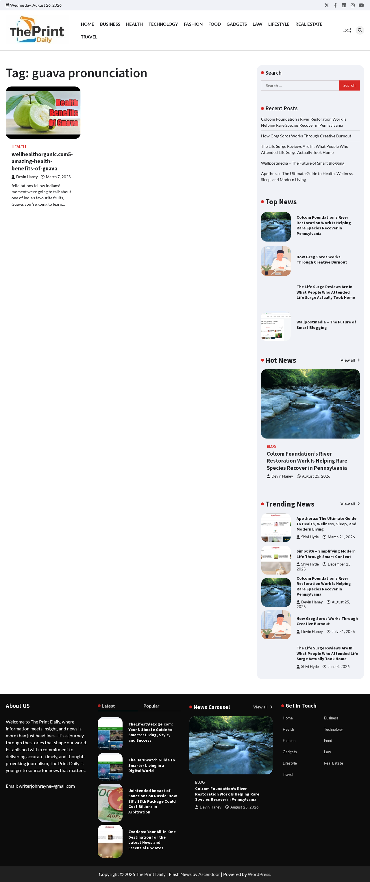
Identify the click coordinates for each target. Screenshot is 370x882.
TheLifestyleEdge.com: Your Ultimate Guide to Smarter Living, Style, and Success (150, 732)
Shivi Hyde (310, 533)
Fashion (193, 24)
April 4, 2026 (339, 665)
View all (348, 360)
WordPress (259, 874)
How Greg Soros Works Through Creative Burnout (306, 135)
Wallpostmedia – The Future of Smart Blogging (302, 163)
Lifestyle (279, 24)
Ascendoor (209, 874)
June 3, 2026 (339, 635)
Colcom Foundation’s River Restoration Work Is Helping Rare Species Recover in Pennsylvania (324, 225)
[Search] (360, 30)
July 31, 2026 (343, 600)
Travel (89, 36)
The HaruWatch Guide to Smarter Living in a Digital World (151, 765)
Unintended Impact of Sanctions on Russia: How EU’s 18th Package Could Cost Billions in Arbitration (152, 801)
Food (214, 24)
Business (110, 24)
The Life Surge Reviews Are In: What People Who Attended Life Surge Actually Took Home (326, 292)
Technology (163, 24)
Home (87, 24)
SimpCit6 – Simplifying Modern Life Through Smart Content (326, 522)
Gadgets (237, 24)
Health (134, 24)
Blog (271, 446)
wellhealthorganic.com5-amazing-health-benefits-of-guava (42, 161)
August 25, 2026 (316, 476)
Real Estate (309, 24)
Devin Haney (27, 177)
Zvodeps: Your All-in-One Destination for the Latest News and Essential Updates (152, 839)
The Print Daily (151, 874)
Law (257, 24)
